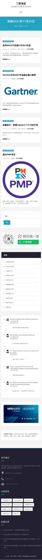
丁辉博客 (21, 3)
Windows (8, 280)
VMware (14, 49)
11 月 (26, 26)
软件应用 (8, 302)
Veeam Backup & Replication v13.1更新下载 (16, 534)
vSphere (23, 129)
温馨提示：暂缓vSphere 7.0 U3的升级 (20, 125)
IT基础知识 (9, 262)
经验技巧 (8, 289)
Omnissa (8, 266)
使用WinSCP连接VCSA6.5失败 (17, 45)
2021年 (21, 26)
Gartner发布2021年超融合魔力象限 (19, 75)
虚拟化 (14, 78)
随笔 (13, 158)
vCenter (23, 49)
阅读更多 (5, 59)
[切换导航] (21, 12)
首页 (16, 26)
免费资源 (8, 284)
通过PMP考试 (9, 154)
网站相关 (8, 293)
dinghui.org (13, 319)
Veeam (8, 271)
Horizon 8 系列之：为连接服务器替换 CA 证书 (16, 530)
